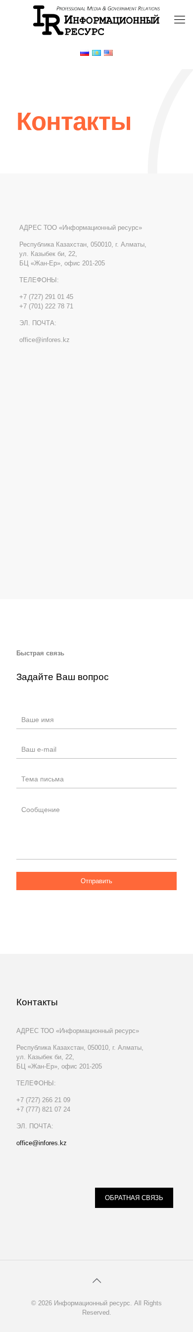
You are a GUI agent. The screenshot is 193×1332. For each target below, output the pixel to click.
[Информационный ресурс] (96, 20)
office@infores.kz (41, 1143)
